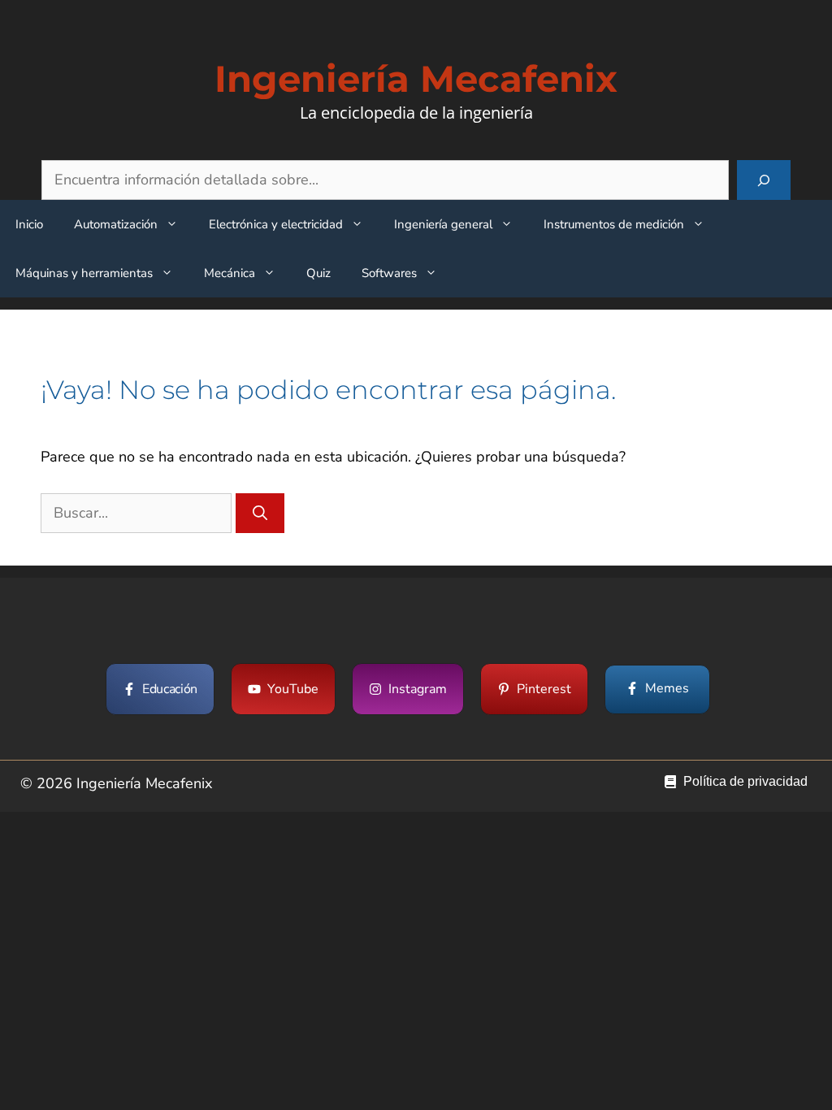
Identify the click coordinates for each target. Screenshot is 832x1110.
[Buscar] (764, 180)
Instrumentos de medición (614, 224)
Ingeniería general (443, 224)
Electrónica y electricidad (276, 224)
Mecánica (229, 273)
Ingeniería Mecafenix (416, 78)
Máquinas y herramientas (84, 273)
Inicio (29, 224)
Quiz (318, 273)
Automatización (116, 224)
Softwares (389, 273)
